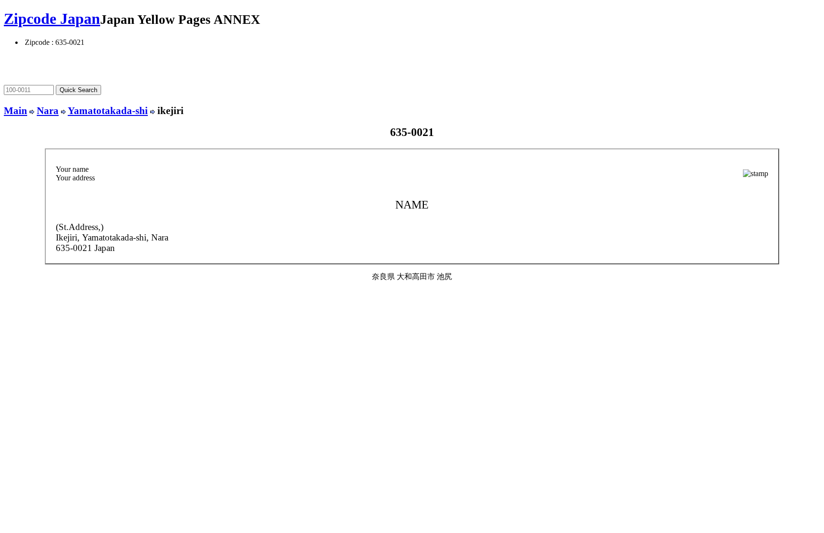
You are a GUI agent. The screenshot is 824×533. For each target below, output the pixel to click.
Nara (48, 110)
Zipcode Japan (52, 18)
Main (15, 110)
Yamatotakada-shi (108, 110)
